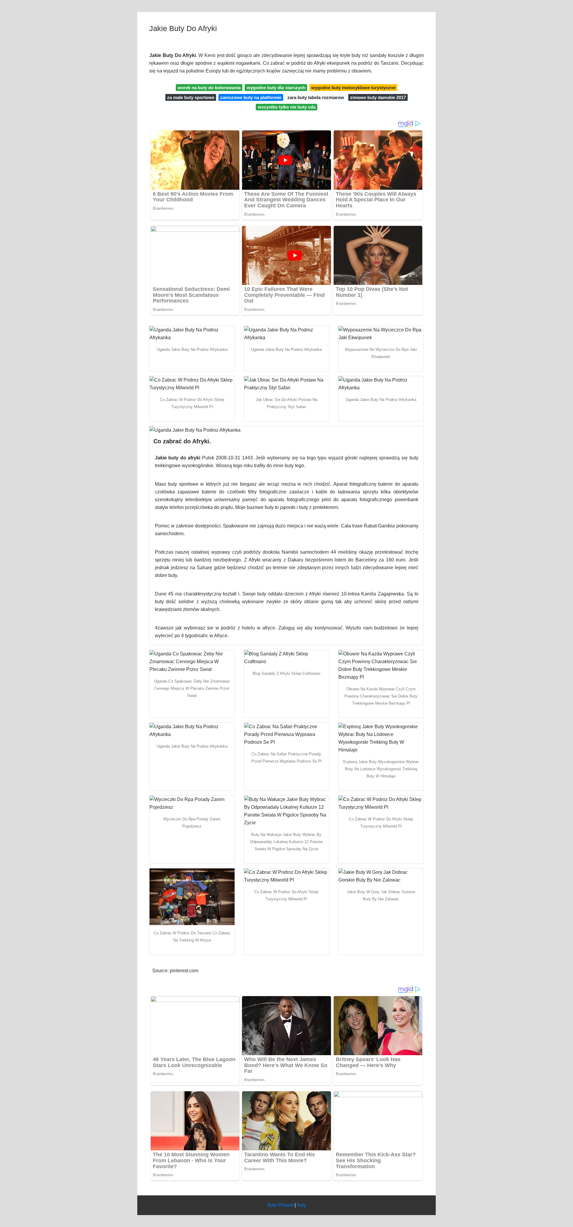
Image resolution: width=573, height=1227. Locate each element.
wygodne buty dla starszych (276, 87)
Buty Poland (280, 1205)
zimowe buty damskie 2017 (378, 97)
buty (301, 1205)
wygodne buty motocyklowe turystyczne (353, 87)
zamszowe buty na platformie (250, 97)
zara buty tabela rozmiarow (315, 97)
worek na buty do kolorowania (209, 87)
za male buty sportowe (190, 97)
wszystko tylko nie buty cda (286, 106)
